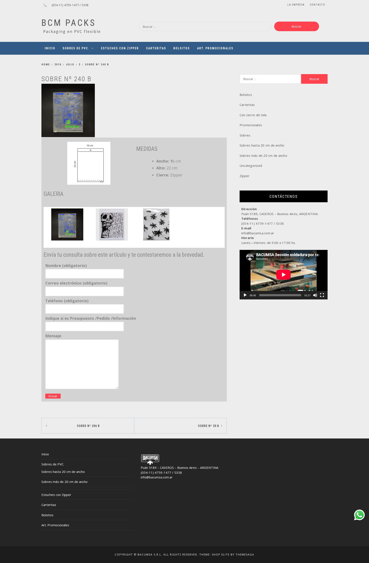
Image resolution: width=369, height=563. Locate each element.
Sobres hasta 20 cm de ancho (262, 145)
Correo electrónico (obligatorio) (76, 283)
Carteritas (156, 48)
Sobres (245, 135)
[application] (284, 274)
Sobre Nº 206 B (88, 426)
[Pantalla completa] (322, 295)
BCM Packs (68, 23)
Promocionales (251, 125)
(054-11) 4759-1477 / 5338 (70, 5)
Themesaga (245, 554)
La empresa (296, 4)
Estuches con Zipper (120, 48)
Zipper (245, 176)
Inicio (50, 48)
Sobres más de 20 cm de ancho (263, 155)
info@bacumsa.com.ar (157, 477)
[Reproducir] (245, 295)
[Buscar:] (205, 26)
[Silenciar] (315, 295)
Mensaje (53, 335)
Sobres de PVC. (76, 48)
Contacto (317, 4)
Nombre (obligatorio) (66, 265)
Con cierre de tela (253, 115)
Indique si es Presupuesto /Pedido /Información (90, 318)
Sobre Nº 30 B (208, 426)
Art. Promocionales (215, 48)
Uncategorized (251, 165)
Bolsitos (181, 48)
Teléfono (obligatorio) (66, 300)
